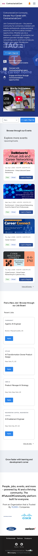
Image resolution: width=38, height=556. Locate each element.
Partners (20, 538)
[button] (29, 3)
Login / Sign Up (12, 53)
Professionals (10, 538)
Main (5, 120)
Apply (9, 338)
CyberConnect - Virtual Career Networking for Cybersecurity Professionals (15, 274)
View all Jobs (27, 444)
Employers (28, 538)
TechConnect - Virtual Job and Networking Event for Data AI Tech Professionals (19, 206)
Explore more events (15, 137)
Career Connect (10, 240)
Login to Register (26, 177)
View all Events (27, 287)
